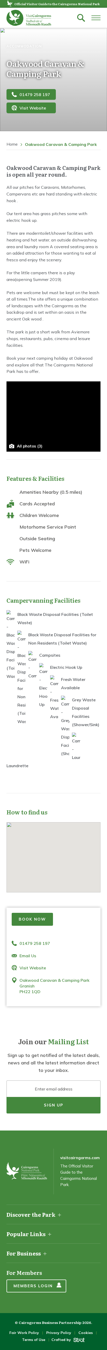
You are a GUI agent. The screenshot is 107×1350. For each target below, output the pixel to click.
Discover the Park (30, 1214)
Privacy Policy (58, 1332)
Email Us (27, 955)
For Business (23, 1253)
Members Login (33, 1285)
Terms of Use (33, 1339)
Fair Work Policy (24, 1332)
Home (12, 144)
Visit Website (32, 108)
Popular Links (25, 1234)
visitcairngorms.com (80, 1157)
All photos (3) (29, 446)
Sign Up (53, 1105)
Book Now (32, 919)
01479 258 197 (34, 94)
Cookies (85, 1332)
